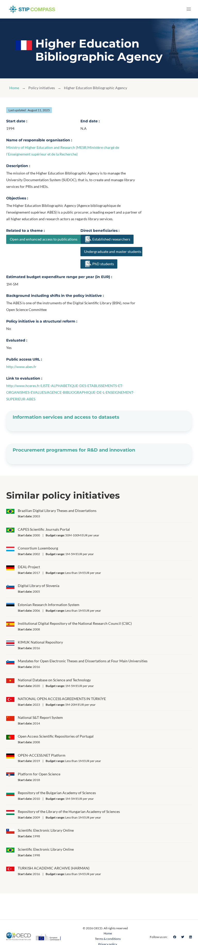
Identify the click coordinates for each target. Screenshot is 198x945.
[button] (188, 9)
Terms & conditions (108, 938)
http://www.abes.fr (21, 366)
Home (14, 88)
